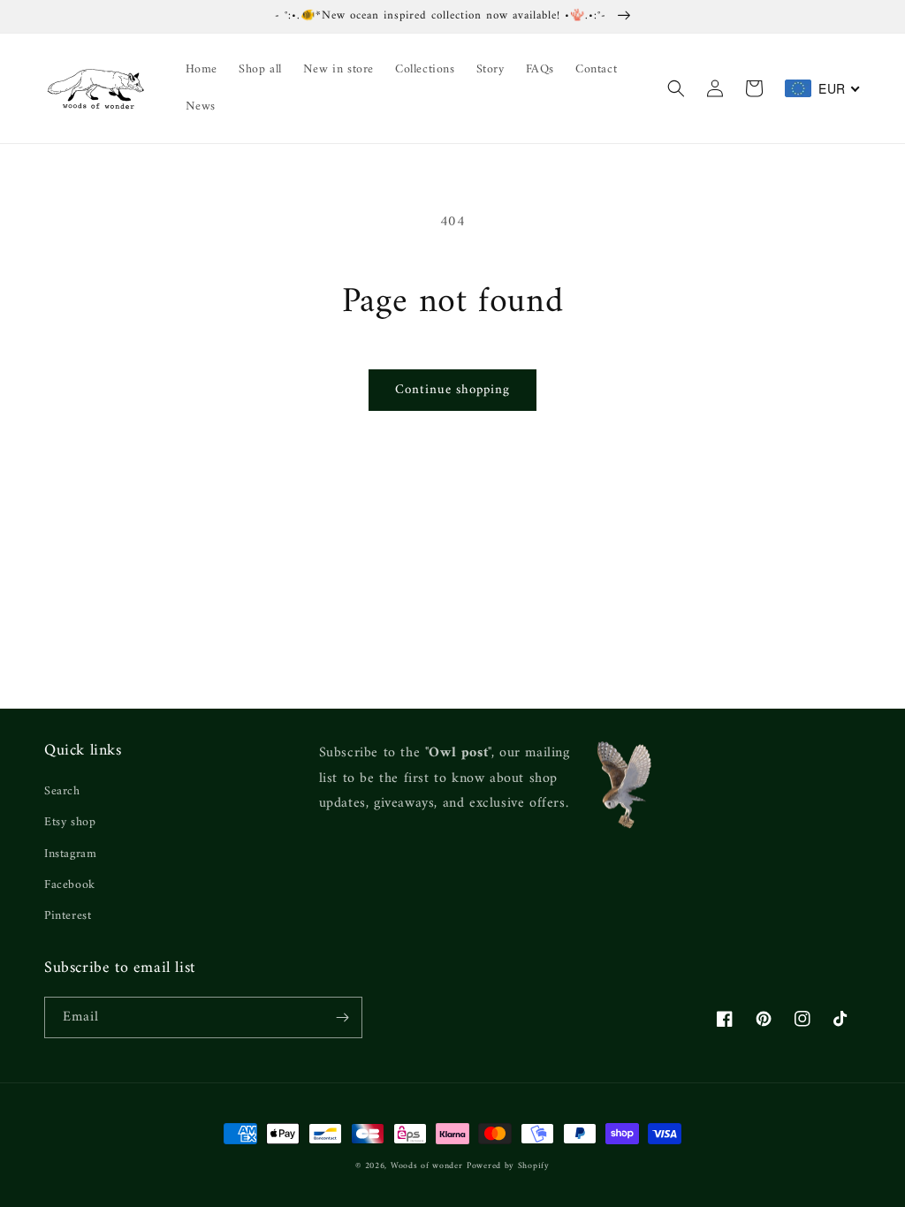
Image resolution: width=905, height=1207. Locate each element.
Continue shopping (452, 390)
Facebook (69, 885)
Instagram (70, 854)
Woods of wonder (427, 1165)
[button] (676, 88)
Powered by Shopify (508, 1165)
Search (62, 791)
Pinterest (67, 916)
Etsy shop (69, 822)
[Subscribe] (342, 1017)
